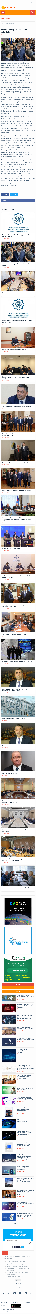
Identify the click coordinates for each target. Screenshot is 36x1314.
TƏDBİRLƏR (12, 23)
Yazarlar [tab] (18, 991)
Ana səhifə (4, 23)
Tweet (14, 194)
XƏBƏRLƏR (25, 2)
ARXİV (20, 2)
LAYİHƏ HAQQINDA (12, 2)
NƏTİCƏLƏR (18, 1284)
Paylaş (5, 194)
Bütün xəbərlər (18, 1224)
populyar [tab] (18, 988)
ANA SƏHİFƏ (4, 2)
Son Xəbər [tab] (18, 984)
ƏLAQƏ (30, 2)
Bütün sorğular (18, 1287)
